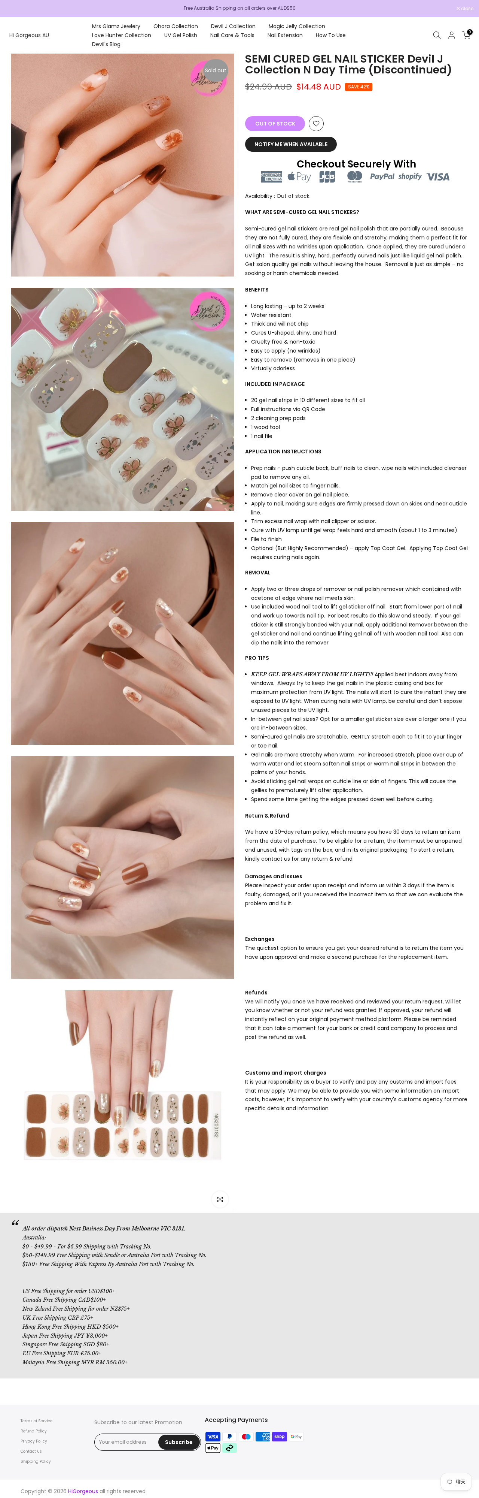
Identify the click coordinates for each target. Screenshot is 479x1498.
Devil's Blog (106, 44)
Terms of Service (36, 1421)
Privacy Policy (34, 1441)
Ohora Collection (175, 26)
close (15, 8)
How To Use (331, 35)
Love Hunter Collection (121, 35)
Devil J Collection (233, 26)
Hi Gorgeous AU (29, 35)
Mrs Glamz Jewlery (116, 26)
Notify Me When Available (290, 144)
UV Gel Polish (180, 35)
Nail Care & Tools (232, 35)
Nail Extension (285, 35)
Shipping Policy (36, 1461)
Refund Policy (34, 1431)
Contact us (31, 1451)
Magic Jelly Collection (297, 26)
